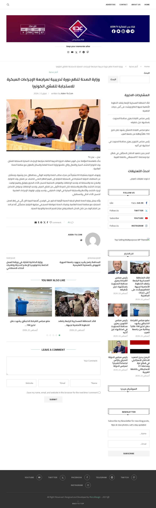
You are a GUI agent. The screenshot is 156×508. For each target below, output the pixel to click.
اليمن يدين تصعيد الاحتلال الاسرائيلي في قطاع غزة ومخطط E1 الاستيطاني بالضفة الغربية (130, 155)
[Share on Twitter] (44, 222)
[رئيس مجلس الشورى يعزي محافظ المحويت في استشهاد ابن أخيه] (118, 310)
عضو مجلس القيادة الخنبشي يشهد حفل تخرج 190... (30, 323)
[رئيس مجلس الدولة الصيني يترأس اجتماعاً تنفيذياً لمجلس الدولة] (118, 346)
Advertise (110, 4)
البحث (147, 73)
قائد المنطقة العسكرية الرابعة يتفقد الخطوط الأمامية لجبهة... (77, 323)
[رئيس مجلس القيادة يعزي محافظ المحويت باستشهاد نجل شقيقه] (118, 267)
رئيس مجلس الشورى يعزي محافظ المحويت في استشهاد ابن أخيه (119, 326)
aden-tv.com (67, 93)
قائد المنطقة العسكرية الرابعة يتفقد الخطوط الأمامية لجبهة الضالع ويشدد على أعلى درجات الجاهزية (130, 107)
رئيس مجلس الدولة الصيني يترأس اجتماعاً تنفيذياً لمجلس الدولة (118, 362)
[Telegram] (84, 53)
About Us (135, 4)
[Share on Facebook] (47, 222)
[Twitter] (76, 53)
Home (147, 4)
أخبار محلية (133, 66)
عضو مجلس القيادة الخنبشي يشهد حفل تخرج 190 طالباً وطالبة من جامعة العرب (130, 132)
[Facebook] (80, 53)
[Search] (7, 4)
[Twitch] (88, 53)
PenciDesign (94, 497)
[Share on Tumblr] (38, 222)
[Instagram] (68, 53)
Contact (123, 4)
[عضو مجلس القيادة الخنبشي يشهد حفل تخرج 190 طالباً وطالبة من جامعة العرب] (30, 302)
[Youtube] (72, 53)
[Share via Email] (36, 222)
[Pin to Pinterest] (41, 222)
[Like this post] (51, 222)
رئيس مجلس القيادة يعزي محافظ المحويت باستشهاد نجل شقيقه (131, 120)
